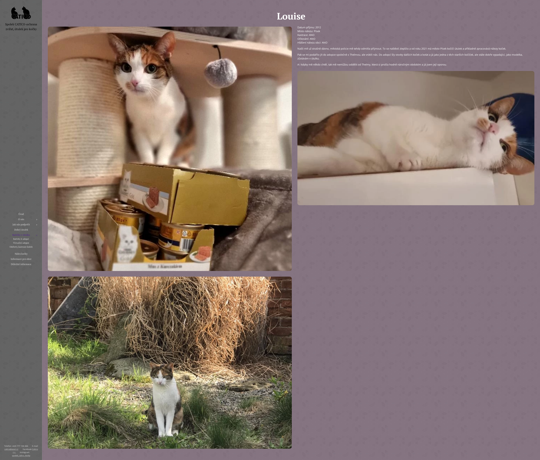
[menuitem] (21, 214)
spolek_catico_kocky (21, 455)
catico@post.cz (11, 449)
